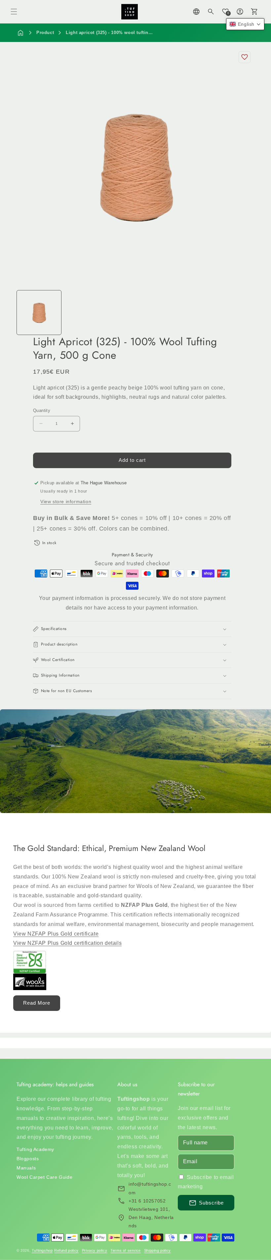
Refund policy (66, 1250)
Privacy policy (94, 1250)
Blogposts (28, 1158)
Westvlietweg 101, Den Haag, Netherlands (151, 1217)
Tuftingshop (42, 1250)
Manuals (26, 1167)
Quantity (41, 410)
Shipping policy (157, 1250)
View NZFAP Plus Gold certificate (55, 933)
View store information (65, 501)
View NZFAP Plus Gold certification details (67, 943)
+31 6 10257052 (147, 1201)
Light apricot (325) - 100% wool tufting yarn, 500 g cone (128, 32)
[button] (14, 11)
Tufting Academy (35, 1149)
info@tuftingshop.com (150, 1188)
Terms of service (125, 1250)
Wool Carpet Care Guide (44, 1177)
